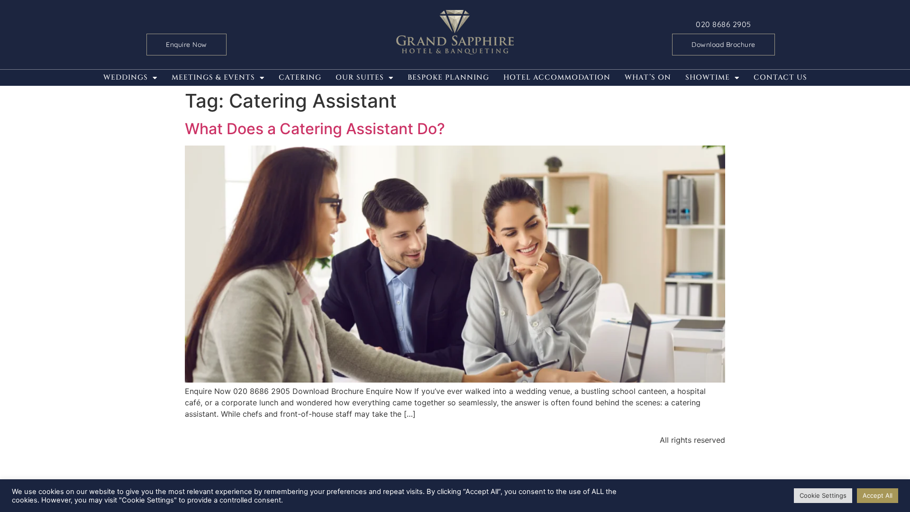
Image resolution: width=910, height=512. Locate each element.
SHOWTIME (707, 77)
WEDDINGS (125, 77)
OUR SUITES (360, 77)
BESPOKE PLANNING (448, 77)
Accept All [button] (877, 495)
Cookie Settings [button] (823, 495)
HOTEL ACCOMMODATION (556, 77)
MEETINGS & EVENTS (213, 77)
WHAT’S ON (648, 77)
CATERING (300, 77)
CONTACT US (780, 77)
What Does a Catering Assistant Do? (315, 128)
